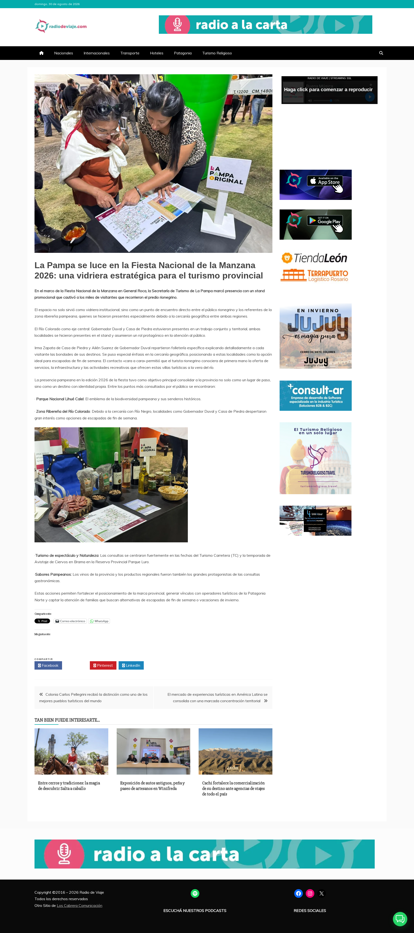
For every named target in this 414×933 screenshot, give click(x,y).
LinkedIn (132, 665)
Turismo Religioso (217, 53)
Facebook (49, 665)
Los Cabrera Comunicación (79, 905)
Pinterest (104, 665)
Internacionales (97, 53)
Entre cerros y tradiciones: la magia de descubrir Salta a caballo (69, 785)
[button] (400, 919)
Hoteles (156, 53)
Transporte (129, 53)
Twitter (77, 665)
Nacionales (63, 53)
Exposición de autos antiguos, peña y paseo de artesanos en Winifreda (152, 785)
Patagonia (183, 53)
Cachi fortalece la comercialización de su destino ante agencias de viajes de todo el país (233, 788)
